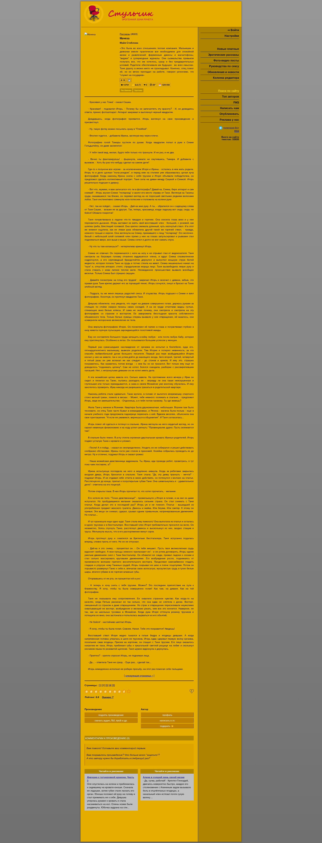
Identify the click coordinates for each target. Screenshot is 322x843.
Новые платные (228, 49)
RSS (236, 131)
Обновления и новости (223, 72)
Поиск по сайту (228, 91)
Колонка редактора (226, 78)
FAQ (236, 102)
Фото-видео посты (226, 60)
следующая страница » (139, 675)
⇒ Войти (233, 30)
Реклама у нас (229, 120)
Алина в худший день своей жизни (163, 777)
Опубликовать (229, 114)
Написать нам (229, 108)
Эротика (138, 90)
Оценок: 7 (108, 697)
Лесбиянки (126, 90)
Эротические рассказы (223, 55)
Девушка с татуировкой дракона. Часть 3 (110, 778)
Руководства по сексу (224, 66)
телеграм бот (231, 127)
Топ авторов (230, 96)
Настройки (232, 36)
